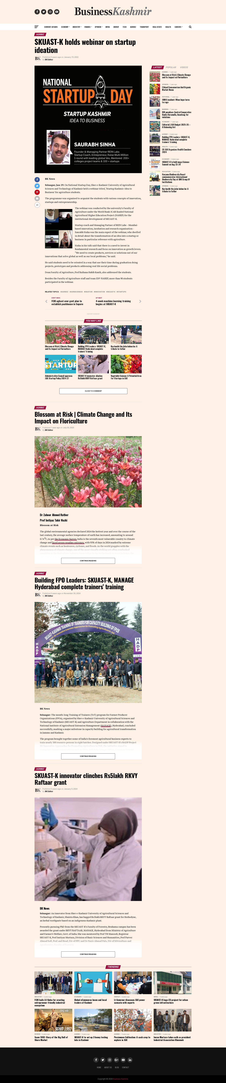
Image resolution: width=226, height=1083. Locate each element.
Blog (117, 1067)
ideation (88, 292)
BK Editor (49, 60)
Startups (122, 292)
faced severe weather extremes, (68, 542)
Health (168, 26)
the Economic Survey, (66, 538)
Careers (178, 26)
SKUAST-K (111, 292)
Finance (87, 26)
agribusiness (77, 292)
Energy (116, 26)
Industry (76, 26)
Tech (124, 26)
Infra (107, 26)
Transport (144, 26)
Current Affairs (51, 26)
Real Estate (157, 26)
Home (99, 1067)
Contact (125, 1067)
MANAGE (106, 725)
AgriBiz (133, 26)
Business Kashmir (120, 1079)
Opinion (98, 26)
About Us (108, 1067)
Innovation (100, 292)
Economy (64, 26)
